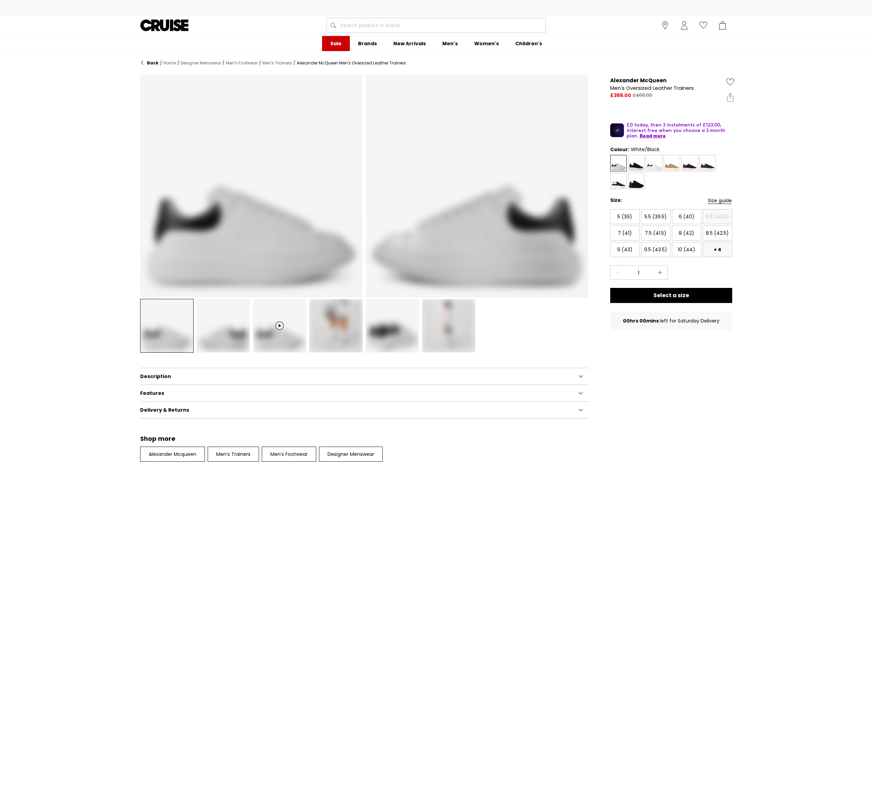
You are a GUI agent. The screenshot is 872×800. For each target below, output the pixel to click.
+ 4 (717, 249)
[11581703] (636, 163)
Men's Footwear (242, 63)
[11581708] (689, 163)
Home (169, 63)
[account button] (684, 25)
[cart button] (722, 25)
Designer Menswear (201, 63)
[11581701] (618, 163)
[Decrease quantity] (617, 272)
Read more (653, 135)
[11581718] (707, 163)
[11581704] (672, 163)
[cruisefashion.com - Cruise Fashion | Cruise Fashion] (164, 25)
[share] (730, 97)
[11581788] (636, 181)
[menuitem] (336, 43)
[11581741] (618, 181)
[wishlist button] (703, 25)
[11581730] (654, 163)
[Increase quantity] (661, 272)
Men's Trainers (277, 63)
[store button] (665, 25)
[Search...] (333, 25)
